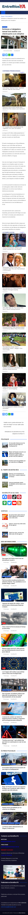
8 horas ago (6, 699)
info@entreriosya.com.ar (8, 841)
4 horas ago (6, 562)
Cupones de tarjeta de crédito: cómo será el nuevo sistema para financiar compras (13, 605)
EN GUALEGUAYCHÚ (6, 764)
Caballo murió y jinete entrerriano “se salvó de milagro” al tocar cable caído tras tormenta (14, 424)
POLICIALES (5, 26)
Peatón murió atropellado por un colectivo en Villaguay (17, 461)
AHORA (4, 554)
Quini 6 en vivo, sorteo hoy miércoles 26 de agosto (16, 533)
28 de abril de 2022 (7, 50)
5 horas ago (6, 585)
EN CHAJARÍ (5, 823)
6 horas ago (6, 654)
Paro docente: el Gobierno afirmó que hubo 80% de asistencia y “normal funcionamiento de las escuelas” (13, 695)
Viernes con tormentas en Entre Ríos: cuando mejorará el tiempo (17, 475)
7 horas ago (6, 675)
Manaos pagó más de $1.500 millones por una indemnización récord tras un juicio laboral (13, 650)
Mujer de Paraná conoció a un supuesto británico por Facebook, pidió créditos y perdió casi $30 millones (17, 454)
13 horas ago (6, 745)
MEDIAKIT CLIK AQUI (7, 850)
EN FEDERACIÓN (11, 823)
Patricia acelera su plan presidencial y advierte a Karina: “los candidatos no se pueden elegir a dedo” (14, 581)
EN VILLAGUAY (5, 804)
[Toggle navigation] (7, 12)
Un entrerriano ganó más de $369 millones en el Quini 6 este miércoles (17, 516)
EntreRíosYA (17, 50)
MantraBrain (22, 913)
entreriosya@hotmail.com (8, 907)
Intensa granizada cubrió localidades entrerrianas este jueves (17, 484)
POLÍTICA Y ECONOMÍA (7, 576)
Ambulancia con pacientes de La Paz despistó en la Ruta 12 (14, 432)
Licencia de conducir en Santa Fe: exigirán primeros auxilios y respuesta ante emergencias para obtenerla (13, 718)
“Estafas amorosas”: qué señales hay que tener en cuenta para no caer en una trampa (14, 741)
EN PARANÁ (5, 783)
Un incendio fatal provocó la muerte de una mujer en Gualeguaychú (17, 444)
